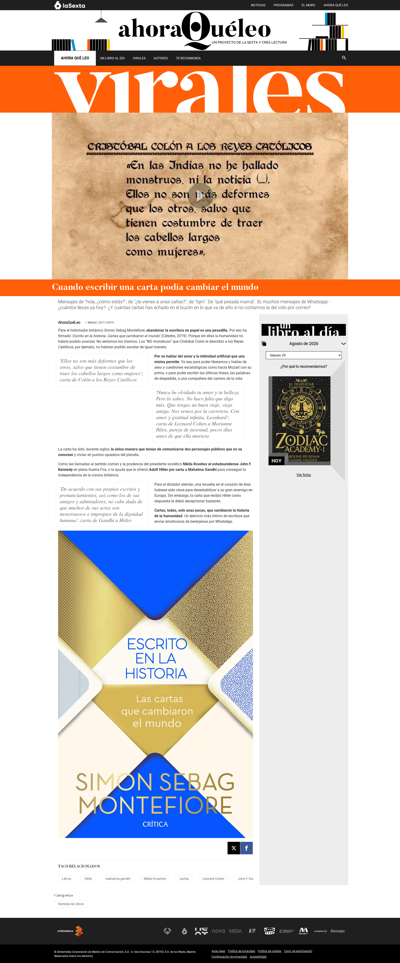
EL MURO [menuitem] (308, 5)
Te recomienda (188, 58)
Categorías (63, 895)
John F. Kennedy (249, 879)
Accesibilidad (258, 956)
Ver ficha (304, 475)
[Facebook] (246, 848)
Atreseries (252, 931)
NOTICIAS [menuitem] (258, 5)
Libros (66, 879)
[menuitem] (112, 58)
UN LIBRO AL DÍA (112, 58)
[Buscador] (344, 58)
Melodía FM (304, 931)
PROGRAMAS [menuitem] (283, 5)
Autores (161, 58)
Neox (201, 931)
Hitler (88, 879)
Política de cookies (269, 951)
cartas (184, 879)
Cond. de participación (298, 951)
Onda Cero (270, 931)
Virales (139, 58)
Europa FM (287, 931)
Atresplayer (321, 931)
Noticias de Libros (71, 904)
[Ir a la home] (200, 30)
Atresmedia (70, 931)
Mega (236, 931)
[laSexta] (69, 8)
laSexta (184, 931)
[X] (234, 848)
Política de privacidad (241, 951)
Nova (218, 931)
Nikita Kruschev (155, 879)
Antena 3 (167, 931)
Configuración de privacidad (229, 956)
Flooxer (338, 931)
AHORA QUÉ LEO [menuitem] (336, 5)
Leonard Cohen (213, 879)
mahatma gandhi (118, 879)
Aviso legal (218, 951)
